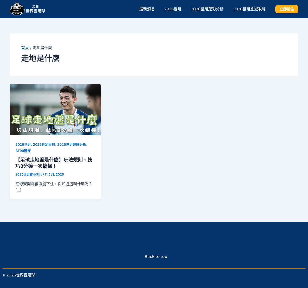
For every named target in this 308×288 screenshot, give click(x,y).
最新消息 (147, 9)
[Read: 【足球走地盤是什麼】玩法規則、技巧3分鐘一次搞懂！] (55, 109)
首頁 (25, 47)
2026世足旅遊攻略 (249, 9)
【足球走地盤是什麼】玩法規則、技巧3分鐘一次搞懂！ (53, 163)
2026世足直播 (44, 144)
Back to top (154, 256)
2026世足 (172, 9)
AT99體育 (23, 151)
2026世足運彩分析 (207, 9)
